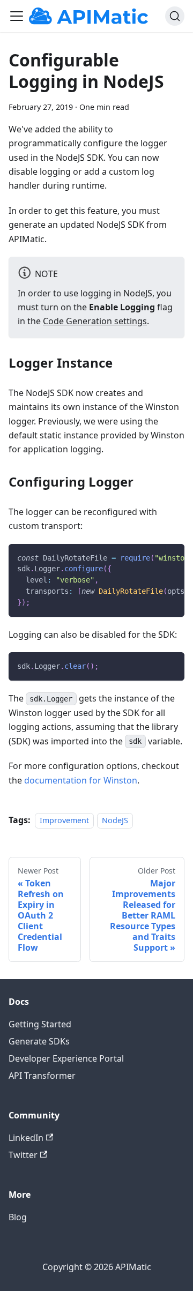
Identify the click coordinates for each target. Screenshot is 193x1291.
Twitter (23, 1155)
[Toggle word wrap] (152, 557)
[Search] (174, 16)
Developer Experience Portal (66, 1058)
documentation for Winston (80, 780)
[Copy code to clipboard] (171, 557)
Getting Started (40, 1024)
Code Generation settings (95, 321)
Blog (18, 1217)
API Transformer (42, 1075)
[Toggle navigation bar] (17, 16)
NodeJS (115, 820)
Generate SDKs (39, 1041)
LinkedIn (26, 1138)
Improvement (64, 820)
